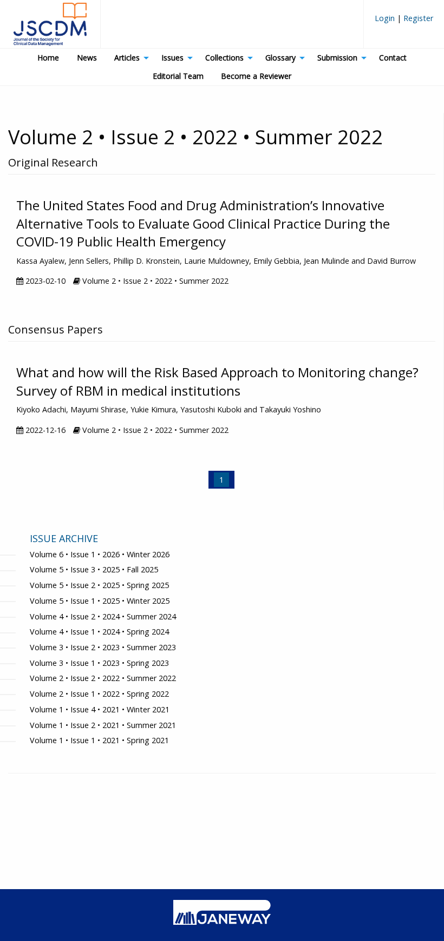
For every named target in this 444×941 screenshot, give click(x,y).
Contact (393, 57)
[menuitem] (404, 22)
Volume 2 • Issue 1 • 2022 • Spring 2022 (99, 694)
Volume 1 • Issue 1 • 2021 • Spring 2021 (99, 740)
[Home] (50, 29)
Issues (172, 57)
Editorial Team (178, 76)
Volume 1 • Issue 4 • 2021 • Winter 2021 (99, 709)
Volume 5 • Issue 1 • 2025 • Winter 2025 (99, 601)
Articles (127, 57)
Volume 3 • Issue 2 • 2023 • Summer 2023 (103, 647)
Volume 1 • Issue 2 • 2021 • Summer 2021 (103, 725)
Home (48, 57)
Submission (337, 57)
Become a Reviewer (256, 76)
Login (386, 18)
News (87, 57)
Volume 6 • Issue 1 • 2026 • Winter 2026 (99, 554)
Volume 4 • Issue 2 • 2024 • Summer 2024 (103, 616)
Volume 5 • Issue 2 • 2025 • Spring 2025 (99, 585)
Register (417, 18)
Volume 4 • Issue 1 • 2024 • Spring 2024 (99, 631)
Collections (224, 57)
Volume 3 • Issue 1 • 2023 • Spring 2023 (99, 663)
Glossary (280, 57)
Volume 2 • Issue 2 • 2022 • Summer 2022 (103, 678)
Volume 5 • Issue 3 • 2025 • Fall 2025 (94, 569)
